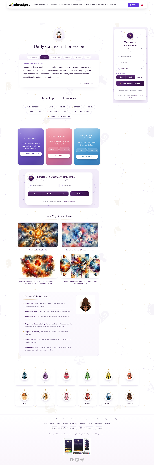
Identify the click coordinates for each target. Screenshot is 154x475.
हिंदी (81, 428)
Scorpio (99, 419)
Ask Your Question (30, 154)
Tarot (87, 5)
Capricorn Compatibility (35, 324)
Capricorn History (32, 332)
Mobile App (73, 424)
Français (99, 428)
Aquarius (36, 419)
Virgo (85, 419)
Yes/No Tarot (36, 112)
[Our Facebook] (72, 460)
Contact (90, 424)
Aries (51, 419)
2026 (87, 57)
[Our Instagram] (82, 460)
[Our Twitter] (77, 460)
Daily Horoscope (34, 107)
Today (45, 57)
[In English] (142, 5)
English (54, 428)
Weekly (68, 57)
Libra (92, 419)
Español (63, 428)
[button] (124, 5)
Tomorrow (56, 57)
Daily (35, 194)
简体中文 (73, 428)
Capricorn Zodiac (81, 112)
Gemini (65, 419)
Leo (80, 419)
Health (63, 107)
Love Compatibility (57, 112)
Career (77, 107)
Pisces (44, 419)
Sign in (134, 5)
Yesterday (33, 57)
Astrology (77, 5)
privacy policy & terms (69, 201)
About (52, 424)
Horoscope (52, 5)
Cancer (73, 419)
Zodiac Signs (39, 5)
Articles (112, 5)
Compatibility (64, 5)
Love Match (59, 156)
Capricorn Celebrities (60, 116)
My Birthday (87, 157)
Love (51, 107)
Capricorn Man (31, 311)
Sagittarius (108, 419)
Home (45, 424)
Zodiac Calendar (99, 5)
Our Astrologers (88, 83)
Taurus (58, 419)
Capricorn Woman (32, 316)
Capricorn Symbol (32, 339)
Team (58, 424)
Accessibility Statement (102, 424)
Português (89, 428)
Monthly (78, 57)
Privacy (65, 424)
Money (90, 107)
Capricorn (29, 303)
